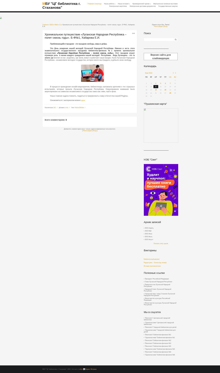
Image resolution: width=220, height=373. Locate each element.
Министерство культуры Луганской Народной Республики (160, 304)
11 (60, 25)
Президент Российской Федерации (157, 279)
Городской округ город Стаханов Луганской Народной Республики (159, 294)
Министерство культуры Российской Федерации (157, 299)
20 (165, 90)
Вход (94, 130)
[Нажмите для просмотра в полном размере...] (92, 82)
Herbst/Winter (79, 107)
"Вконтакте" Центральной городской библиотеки (157, 319)
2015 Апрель (149, 228)
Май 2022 (148, 73)
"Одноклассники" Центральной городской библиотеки (159, 323)
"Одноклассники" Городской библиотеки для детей (160, 331)
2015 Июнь (148, 234)
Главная (45, 25)
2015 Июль (148, 236)
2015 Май (148, 231)
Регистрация (87, 130)
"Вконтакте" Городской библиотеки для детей (160, 327)
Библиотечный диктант (152, 259)
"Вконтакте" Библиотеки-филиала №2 (158, 340)
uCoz (81, 369)
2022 (51, 25)
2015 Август (149, 239)
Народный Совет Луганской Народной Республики (157, 290)
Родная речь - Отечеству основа (155, 262)
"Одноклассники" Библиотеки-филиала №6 (160, 355)
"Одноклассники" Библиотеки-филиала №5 (160, 349)
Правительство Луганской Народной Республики (157, 285)
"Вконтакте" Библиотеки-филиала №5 (158, 346)
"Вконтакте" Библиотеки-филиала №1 (158, 335)
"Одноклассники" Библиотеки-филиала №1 (160, 337)
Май (56, 25)
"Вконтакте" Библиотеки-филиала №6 (158, 352)
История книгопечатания (152, 266)
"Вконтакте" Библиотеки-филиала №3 (158, 343)
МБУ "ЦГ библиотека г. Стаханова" (61, 5)
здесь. (83, 100)
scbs (66, 107)
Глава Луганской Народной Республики (158, 282)
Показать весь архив (161, 243)
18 (156, 90)
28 (170, 93)
